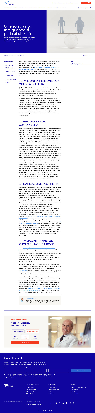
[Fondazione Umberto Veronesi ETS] (9, 3)
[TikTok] (70, 403)
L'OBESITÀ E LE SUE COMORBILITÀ (10, 72)
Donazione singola (18, 331)
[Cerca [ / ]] (90, 8)
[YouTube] (63, 403)
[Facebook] (56, 403)
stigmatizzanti (23, 270)
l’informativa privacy (28, 374)
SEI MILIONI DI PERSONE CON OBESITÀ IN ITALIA (10, 67)
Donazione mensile (32, 331)
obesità (73, 63)
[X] (73, 403)
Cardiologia (7, 22)
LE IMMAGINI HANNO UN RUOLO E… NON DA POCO (10, 81)
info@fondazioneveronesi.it (35, 404)
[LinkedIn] (66, 403)
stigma (79, 63)
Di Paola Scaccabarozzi (10, 55)
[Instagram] (59, 403)
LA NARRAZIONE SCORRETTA (9, 76)
